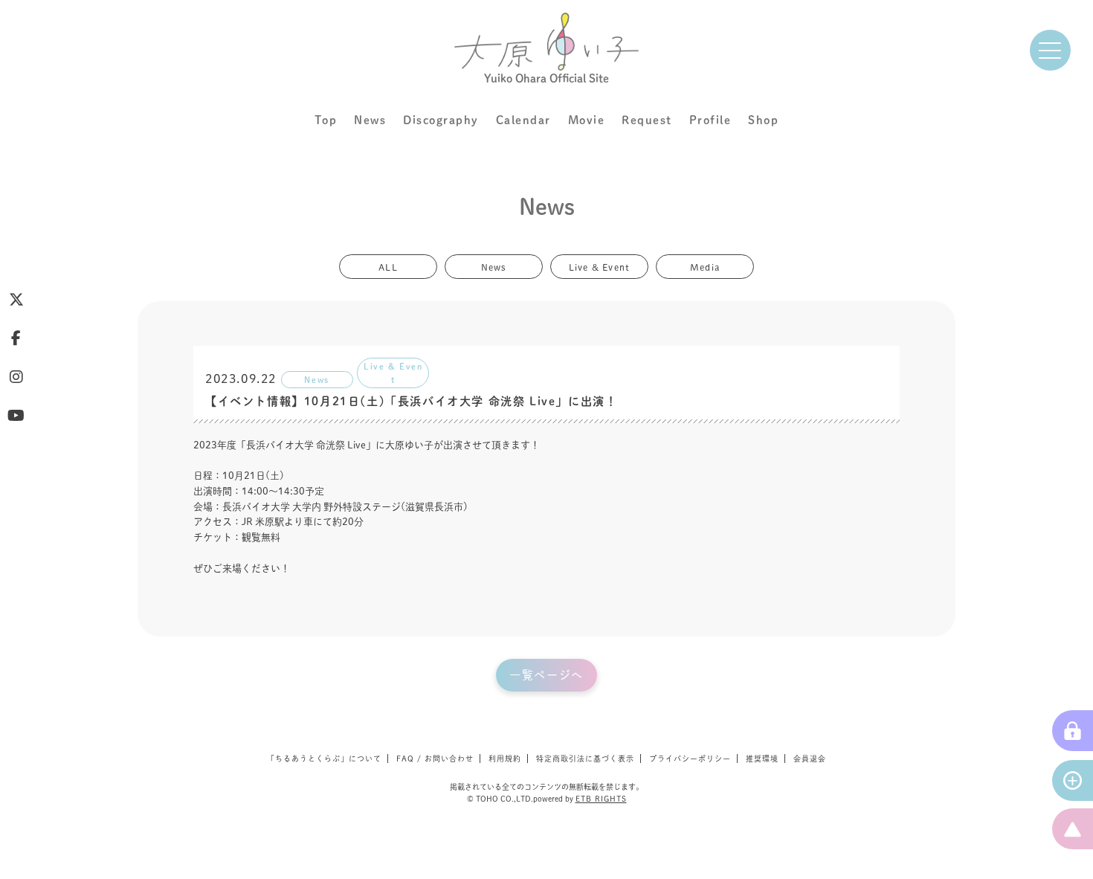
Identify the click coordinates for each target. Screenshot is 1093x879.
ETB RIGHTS (601, 798)
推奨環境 (762, 758)
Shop (763, 120)
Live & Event (599, 266)
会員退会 (809, 758)
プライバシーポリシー (690, 758)
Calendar (523, 120)
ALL (388, 266)
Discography (441, 120)
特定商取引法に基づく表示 (585, 758)
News (370, 120)
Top (326, 120)
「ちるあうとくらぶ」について (324, 758)
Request (647, 120)
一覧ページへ (546, 674)
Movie (586, 120)
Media (705, 266)
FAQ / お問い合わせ (435, 758)
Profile (710, 120)
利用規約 (505, 758)
